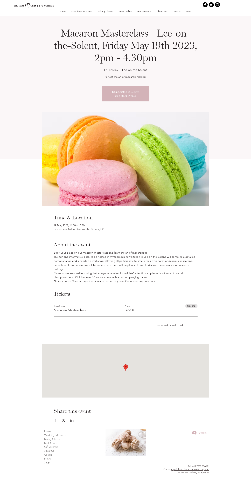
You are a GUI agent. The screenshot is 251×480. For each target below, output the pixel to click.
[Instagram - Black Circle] (217, 4)
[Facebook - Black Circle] (205, 4)
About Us (49, 451)
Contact (48, 454)
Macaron (34, 5)
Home (47, 431)
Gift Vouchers (51, 447)
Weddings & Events (55, 435)
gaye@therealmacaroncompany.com (189, 469)
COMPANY (49, 6)
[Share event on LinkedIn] (72, 420)
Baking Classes (52, 439)
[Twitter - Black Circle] (211, 4)
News (47, 458)
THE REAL (19, 6)
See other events (125, 96)
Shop (47, 462)
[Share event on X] (63, 420)
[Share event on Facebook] (55, 420)
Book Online (50, 443)
